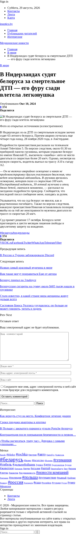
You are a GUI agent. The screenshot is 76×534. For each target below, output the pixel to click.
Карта (11, 17)
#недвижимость (27, 472)
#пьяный (62, 477)
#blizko (10, 454)
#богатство (38, 460)
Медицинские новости (14, 43)
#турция (56, 483)
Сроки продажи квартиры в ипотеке (23, 422)
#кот (66, 469)
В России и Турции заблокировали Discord (27, 255)
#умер (71, 482)
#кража (72, 468)
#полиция (15, 477)
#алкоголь (59, 455)
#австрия (32, 455)
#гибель (6, 464)
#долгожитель (58, 465)
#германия (62, 460)
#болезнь (49, 460)
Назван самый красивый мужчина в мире (26, 267)
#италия (35, 468)
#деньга (39, 465)
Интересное (14, 36)
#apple (3, 455)
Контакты (13, 11)
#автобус (50, 455)
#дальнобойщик (24, 464)
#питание (4, 478)
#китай (45, 468)
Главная (12, 30)
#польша (30, 477)
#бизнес (27, 460)
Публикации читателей (22, 33)
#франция (5, 486)
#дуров (68, 465)
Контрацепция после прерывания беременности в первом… (38, 434)
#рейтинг (71, 478)
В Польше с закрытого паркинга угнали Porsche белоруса (36, 428)
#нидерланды (21, 232)
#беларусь (6, 232)
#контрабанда (57, 469)
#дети (47, 464)
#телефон (46, 482)
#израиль (19, 469)
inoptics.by (6, 23)
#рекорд (3, 483)
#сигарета (28, 483)
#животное (7, 468)
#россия (15, 482)
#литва (4, 472)
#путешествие (47, 477)
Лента (11, 14)
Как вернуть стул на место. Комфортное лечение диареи (35, 416)
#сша (37, 482)
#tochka (22, 454)
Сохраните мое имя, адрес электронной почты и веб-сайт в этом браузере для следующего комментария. (38, 388)
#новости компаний (52, 472)
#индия (26, 468)
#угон (64, 483)
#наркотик (13, 473)
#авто (41, 454)
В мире (4, 65)
